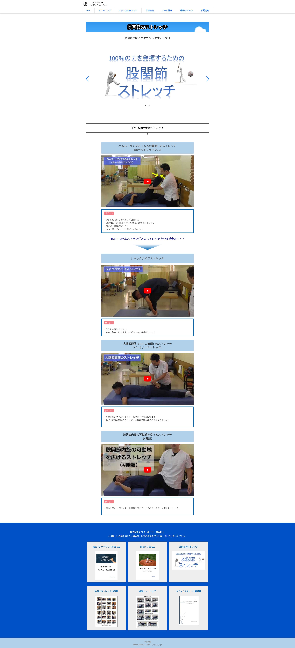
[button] (87, 78)
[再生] (147, 181)
